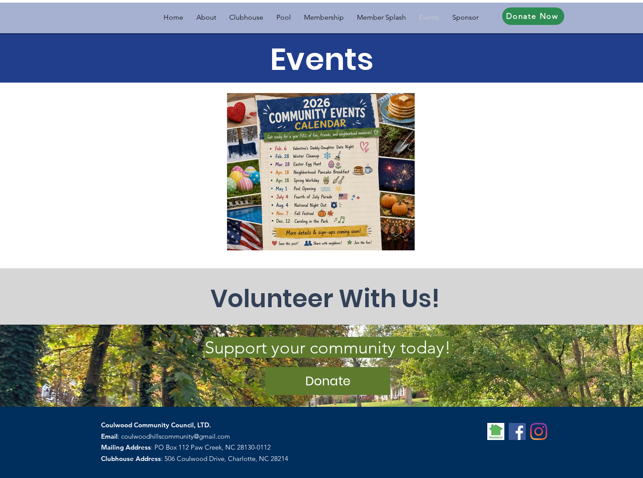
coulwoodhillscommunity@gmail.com (175, 436)
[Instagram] (538, 431)
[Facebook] (517, 431)
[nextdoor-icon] (495, 431)
